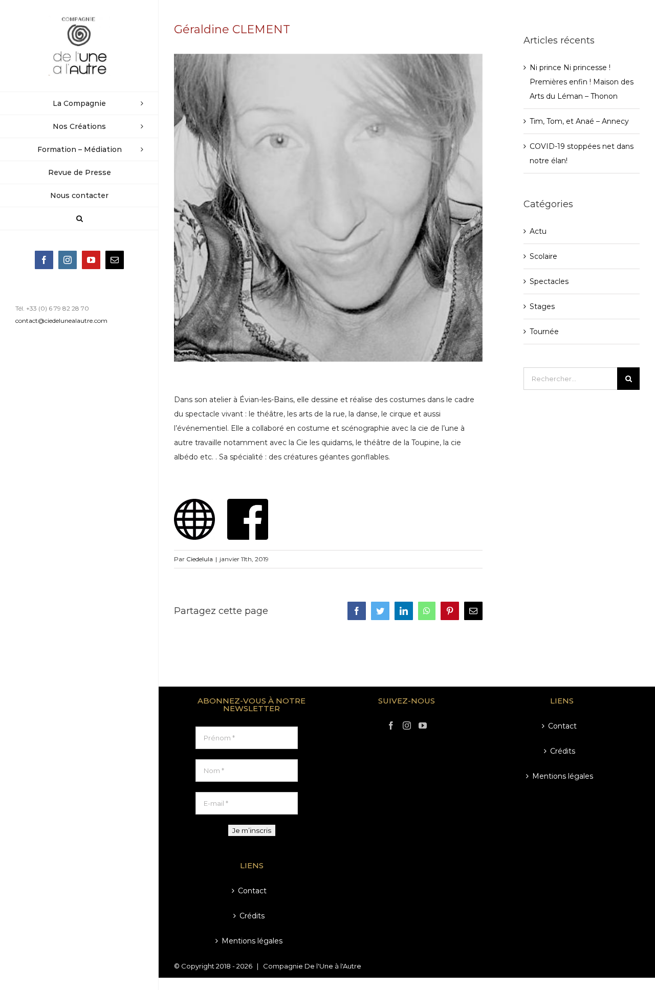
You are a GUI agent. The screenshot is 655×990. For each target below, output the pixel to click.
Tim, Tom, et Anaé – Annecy (579, 121)
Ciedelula (199, 559)
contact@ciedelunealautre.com (61, 320)
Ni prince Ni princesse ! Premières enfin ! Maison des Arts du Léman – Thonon (582, 82)
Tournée (544, 331)
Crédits (252, 915)
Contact (252, 890)
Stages (542, 306)
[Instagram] (407, 725)
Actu (538, 231)
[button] (79, 218)
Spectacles (549, 281)
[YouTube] (423, 725)
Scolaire (543, 256)
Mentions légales (252, 940)
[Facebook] (391, 725)
